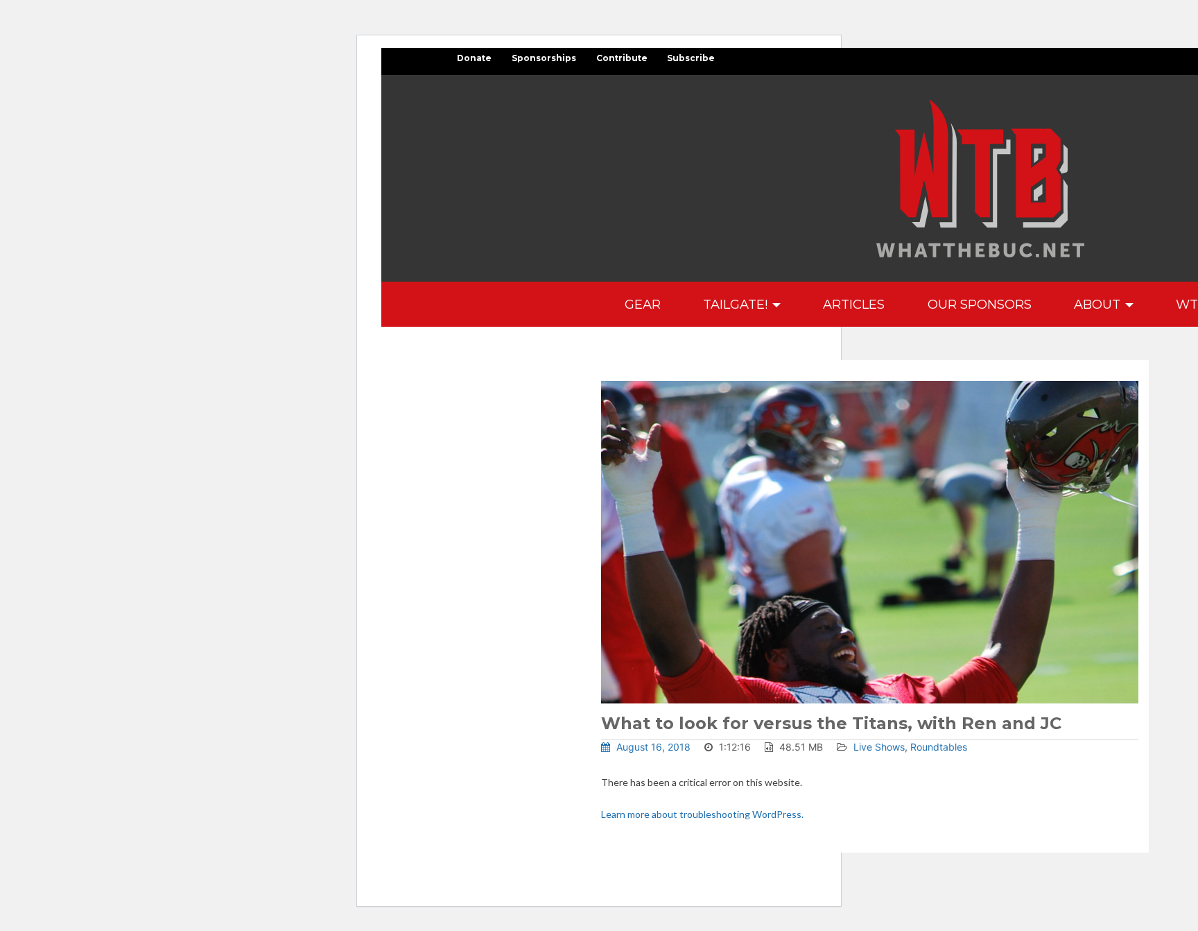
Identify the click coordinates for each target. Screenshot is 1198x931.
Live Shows (879, 747)
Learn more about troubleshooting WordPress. (702, 814)
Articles (854, 304)
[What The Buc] (980, 178)
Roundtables (938, 747)
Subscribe (691, 58)
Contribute (622, 58)
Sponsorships (544, 58)
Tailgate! (737, 304)
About (1099, 304)
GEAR (643, 304)
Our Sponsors (980, 304)
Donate (474, 58)
